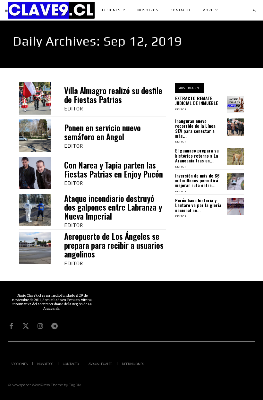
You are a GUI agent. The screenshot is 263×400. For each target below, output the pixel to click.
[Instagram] (40, 326)
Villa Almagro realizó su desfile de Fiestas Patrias (113, 94)
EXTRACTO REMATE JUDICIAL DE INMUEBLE (196, 100)
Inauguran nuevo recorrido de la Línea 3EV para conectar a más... (195, 128)
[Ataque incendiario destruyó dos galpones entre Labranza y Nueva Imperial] (35, 210)
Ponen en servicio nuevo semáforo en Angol (102, 132)
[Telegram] (54, 326)
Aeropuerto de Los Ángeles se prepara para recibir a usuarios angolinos (114, 245)
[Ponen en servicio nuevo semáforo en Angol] (35, 135)
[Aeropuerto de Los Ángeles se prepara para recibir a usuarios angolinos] (35, 248)
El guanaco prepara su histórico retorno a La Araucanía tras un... (197, 155)
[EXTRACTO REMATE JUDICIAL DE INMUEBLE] (235, 104)
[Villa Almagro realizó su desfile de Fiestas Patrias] (35, 98)
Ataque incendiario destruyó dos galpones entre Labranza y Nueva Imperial (113, 207)
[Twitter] (25, 326)
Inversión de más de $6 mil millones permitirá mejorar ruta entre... (197, 180)
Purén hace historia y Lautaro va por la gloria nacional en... (198, 205)
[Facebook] (11, 326)
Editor (73, 108)
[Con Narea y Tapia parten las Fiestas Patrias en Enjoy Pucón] (35, 173)
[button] (254, 10)
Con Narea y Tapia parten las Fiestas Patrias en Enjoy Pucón (113, 169)
